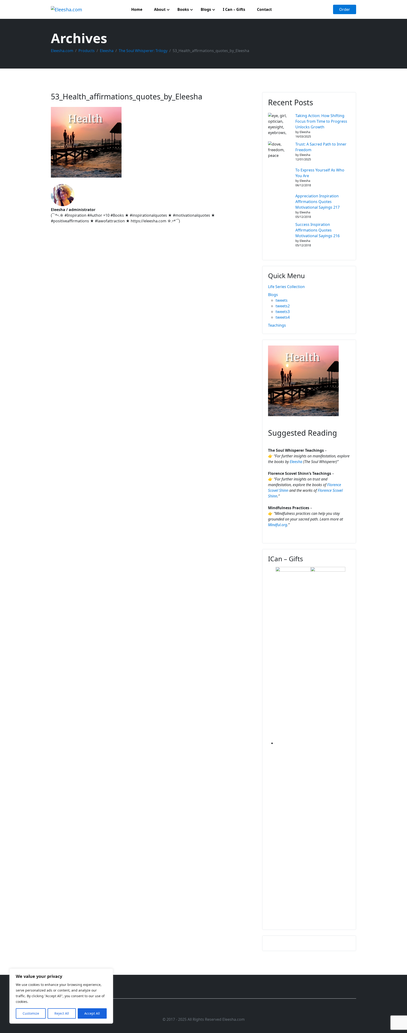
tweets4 (283, 317)
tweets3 (283, 311)
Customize (31, 1013)
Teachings (277, 325)
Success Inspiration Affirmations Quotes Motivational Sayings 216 (317, 230)
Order (344, 9)
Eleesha (296, 461)
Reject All (61, 1013)
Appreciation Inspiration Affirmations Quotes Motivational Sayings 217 (317, 201)
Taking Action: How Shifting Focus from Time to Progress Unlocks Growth (321, 121)
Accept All (92, 1013)
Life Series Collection (286, 286)
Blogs (273, 294)
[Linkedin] (203, 1010)
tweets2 (283, 306)
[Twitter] (195, 1010)
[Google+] (212, 1010)
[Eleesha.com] (66, 9)
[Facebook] (187, 1010)
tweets (282, 300)
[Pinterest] (220, 1010)
